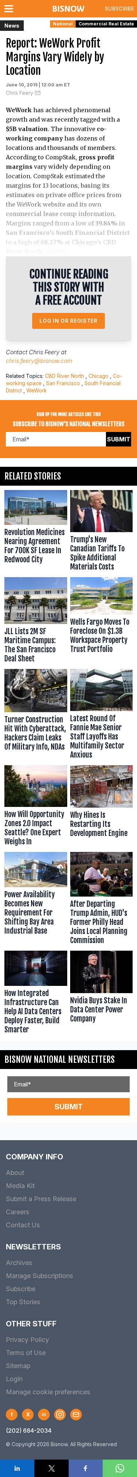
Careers (17, 1212)
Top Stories (23, 1302)
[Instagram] (60, 1414)
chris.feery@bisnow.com (39, 360)
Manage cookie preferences (48, 1392)
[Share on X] (51, 1468)
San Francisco (63, 383)
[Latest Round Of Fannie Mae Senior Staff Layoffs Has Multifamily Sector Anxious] (101, 716)
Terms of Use (26, 1352)
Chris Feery (19, 93)
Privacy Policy (27, 1339)
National (63, 23)
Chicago (98, 376)
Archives (19, 1262)
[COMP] (56, 251)
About (15, 1172)
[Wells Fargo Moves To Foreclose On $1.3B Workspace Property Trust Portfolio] (101, 621)
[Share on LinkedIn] (17, 1468)
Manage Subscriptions (39, 1276)
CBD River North (64, 376)
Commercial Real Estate (106, 23)
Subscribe (119, 8)
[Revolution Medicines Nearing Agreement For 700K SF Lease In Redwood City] (36, 532)
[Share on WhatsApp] (120, 1468)
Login (14, 1379)
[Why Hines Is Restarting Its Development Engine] (101, 807)
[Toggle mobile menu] (10, 8)
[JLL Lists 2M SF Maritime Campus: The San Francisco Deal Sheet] (36, 621)
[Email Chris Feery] (38, 93)
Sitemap (18, 1366)
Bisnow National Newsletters (59, 1059)
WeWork (36, 390)
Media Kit (20, 1186)
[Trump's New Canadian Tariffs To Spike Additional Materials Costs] (101, 532)
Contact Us (23, 1225)
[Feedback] (76, 1414)
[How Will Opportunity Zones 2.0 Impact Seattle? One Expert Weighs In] (36, 807)
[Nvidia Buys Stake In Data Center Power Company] (101, 993)
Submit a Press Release (41, 1199)
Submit (118, 439)
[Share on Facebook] (86, 1468)
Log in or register (68, 321)
